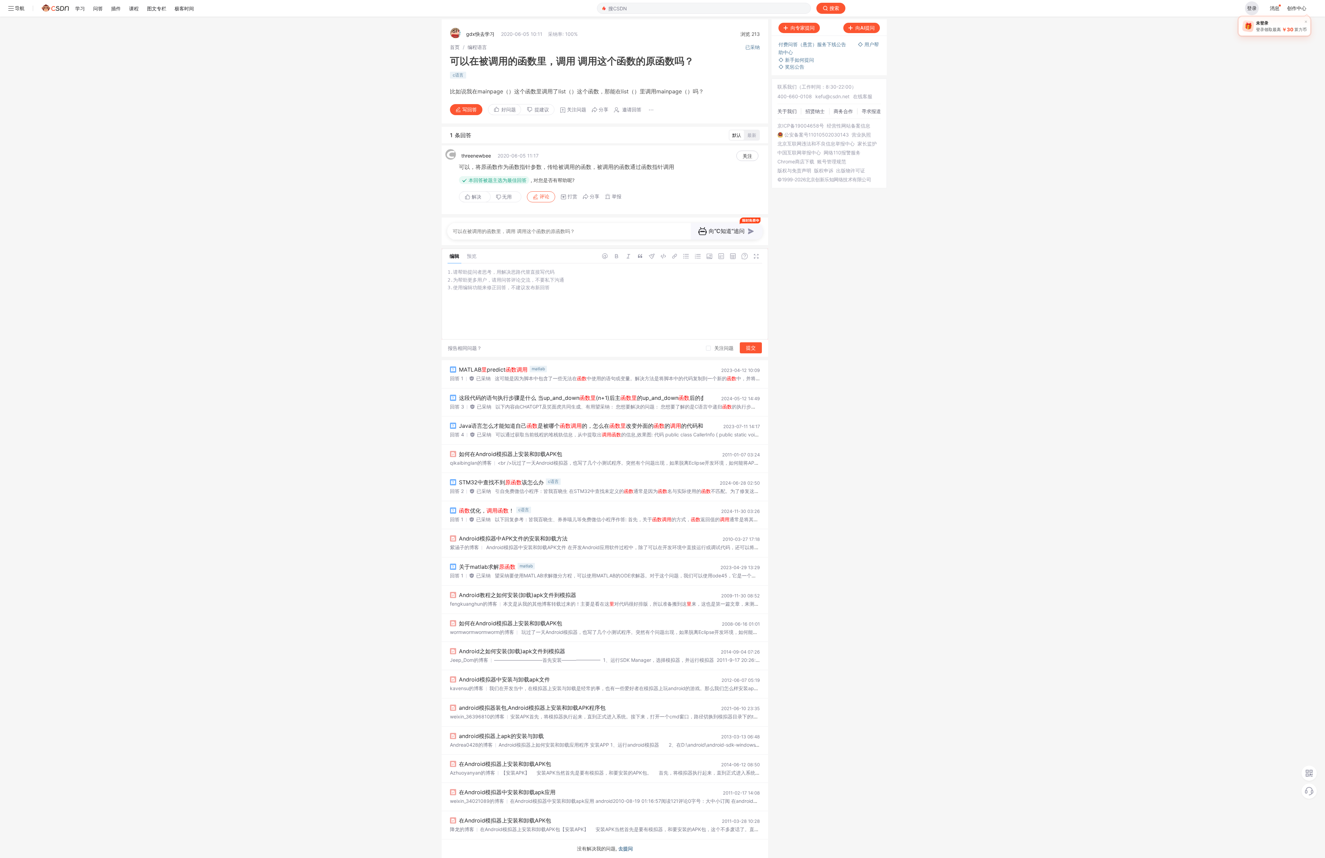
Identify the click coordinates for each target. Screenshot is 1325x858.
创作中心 (1296, 8)
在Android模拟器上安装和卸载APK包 (505, 763)
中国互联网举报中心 (799, 152)
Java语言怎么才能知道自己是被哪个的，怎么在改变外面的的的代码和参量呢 (589, 425)
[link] (455, 47)
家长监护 (867, 144)
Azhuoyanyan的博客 (472, 773)
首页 (455, 47)
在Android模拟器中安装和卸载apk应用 (507, 792)
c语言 (458, 75)
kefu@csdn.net (832, 96)
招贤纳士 (815, 111)
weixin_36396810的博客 (477, 716)
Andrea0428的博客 (471, 745)
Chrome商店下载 (795, 161)
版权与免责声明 (794, 170)
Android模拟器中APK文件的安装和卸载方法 (513, 538)
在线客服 (862, 96)
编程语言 (477, 47)
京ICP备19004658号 (800, 126)
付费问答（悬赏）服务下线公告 (812, 44)
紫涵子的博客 (464, 547)
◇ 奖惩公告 (791, 67)
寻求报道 (871, 111)
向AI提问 (865, 28)
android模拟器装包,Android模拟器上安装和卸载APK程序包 (532, 707)
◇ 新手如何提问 (796, 60)
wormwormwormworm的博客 (482, 632)
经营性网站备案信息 (848, 126)
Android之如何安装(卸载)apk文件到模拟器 (512, 651)
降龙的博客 (462, 829)
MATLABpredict (493, 369)
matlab (538, 368)
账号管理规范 (831, 161)
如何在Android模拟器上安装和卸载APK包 (510, 454)
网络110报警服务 (842, 152)
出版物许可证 (850, 170)
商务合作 (843, 111)
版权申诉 (823, 170)
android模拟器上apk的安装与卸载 (501, 736)
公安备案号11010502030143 (816, 135)
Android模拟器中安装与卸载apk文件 (504, 679)
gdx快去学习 (480, 34)
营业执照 (861, 135)
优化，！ (486, 510)
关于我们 (787, 111)
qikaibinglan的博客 (471, 463)
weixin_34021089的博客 (477, 801)
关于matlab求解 (487, 566)
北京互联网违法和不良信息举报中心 (816, 144)
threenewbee (476, 156)
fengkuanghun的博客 (473, 604)
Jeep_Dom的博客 (469, 660)
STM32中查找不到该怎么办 (501, 482)
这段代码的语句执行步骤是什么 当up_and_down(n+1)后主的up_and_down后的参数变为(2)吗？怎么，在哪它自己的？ (641, 397)
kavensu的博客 (466, 688)
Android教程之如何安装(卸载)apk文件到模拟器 (517, 595)
